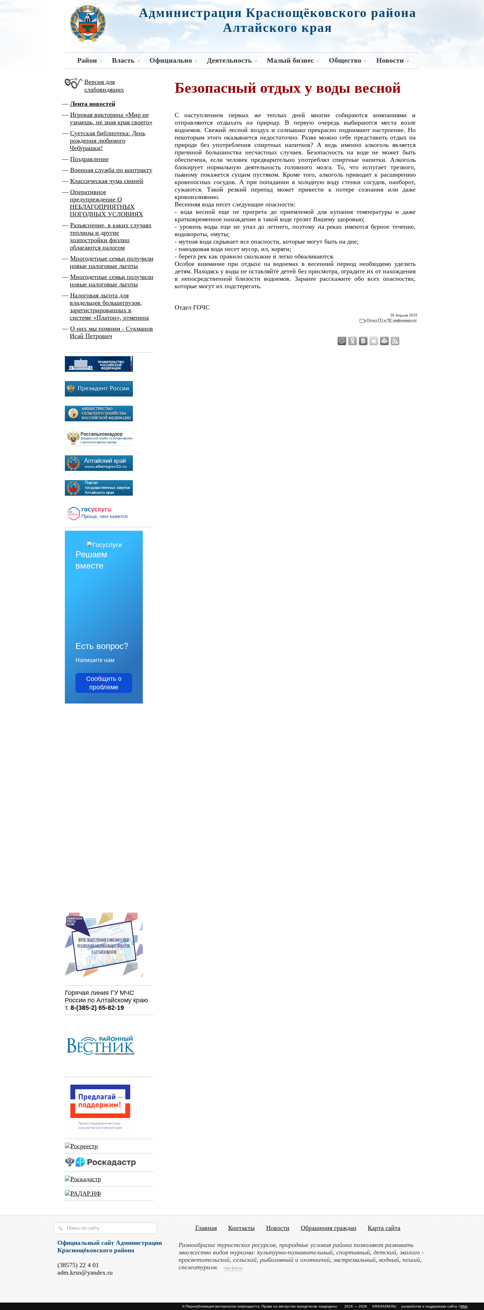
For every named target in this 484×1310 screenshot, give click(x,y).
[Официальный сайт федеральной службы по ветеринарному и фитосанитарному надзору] (99, 444)
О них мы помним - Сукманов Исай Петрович (111, 332)
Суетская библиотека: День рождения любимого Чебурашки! (107, 141)
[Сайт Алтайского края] (99, 468)
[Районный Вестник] (100, 1069)
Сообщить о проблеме (104, 683)
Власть (123, 60)
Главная (206, 1227)
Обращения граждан (328, 1227)
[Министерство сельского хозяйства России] (99, 419)
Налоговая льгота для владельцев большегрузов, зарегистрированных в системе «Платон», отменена (109, 306)
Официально (171, 60)
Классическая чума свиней (106, 180)
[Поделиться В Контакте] (363, 341)
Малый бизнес (290, 60)
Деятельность (229, 60)
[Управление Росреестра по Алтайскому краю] (81, 1146)
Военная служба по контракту (111, 169)
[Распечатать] (384, 341)
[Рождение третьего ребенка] (83, 1179)
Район (87, 60)
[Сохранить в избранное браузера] (374, 341)
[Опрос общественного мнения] (104, 978)
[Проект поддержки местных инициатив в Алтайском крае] (100, 1131)
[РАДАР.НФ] (83, 1193)
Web (464, 1306)
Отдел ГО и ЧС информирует (392, 320)
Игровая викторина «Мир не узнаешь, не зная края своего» (111, 118)
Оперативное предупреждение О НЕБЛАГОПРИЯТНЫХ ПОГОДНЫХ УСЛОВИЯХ (106, 203)
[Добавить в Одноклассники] (352, 341)
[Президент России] (99, 394)
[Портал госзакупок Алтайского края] (99, 493)
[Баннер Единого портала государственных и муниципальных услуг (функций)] (99, 519)
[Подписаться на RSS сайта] (395, 341)
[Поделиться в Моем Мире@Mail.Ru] (342, 341)
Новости (390, 60)
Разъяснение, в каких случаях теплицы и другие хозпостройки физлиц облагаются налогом (111, 236)
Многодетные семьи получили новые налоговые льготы (111, 262)
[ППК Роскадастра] (100, 1164)
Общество (345, 60)
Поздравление (89, 159)
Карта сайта (384, 1227)
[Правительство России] (99, 369)
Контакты (241, 1227)
